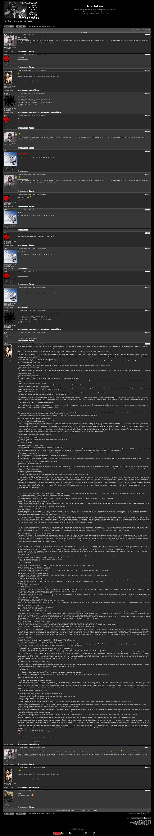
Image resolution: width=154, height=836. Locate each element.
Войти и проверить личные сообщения (96, 13)
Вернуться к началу (8, 51)
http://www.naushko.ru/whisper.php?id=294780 (29, 81)
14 (21, 22)
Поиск (87, 11)
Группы (98, 11)
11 (16, 22)
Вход (107, 13)
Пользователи (92, 11)
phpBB (74, 829)
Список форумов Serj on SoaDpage (36, 26)
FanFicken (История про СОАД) (18, 21)
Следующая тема (146, 29)
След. (24, 22)
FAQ (84, 11)
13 (20, 22)
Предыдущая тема (136, 29)
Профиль (84, 13)
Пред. (10, 22)
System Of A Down (50, 26)
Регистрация (104, 11)
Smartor (80, 828)
